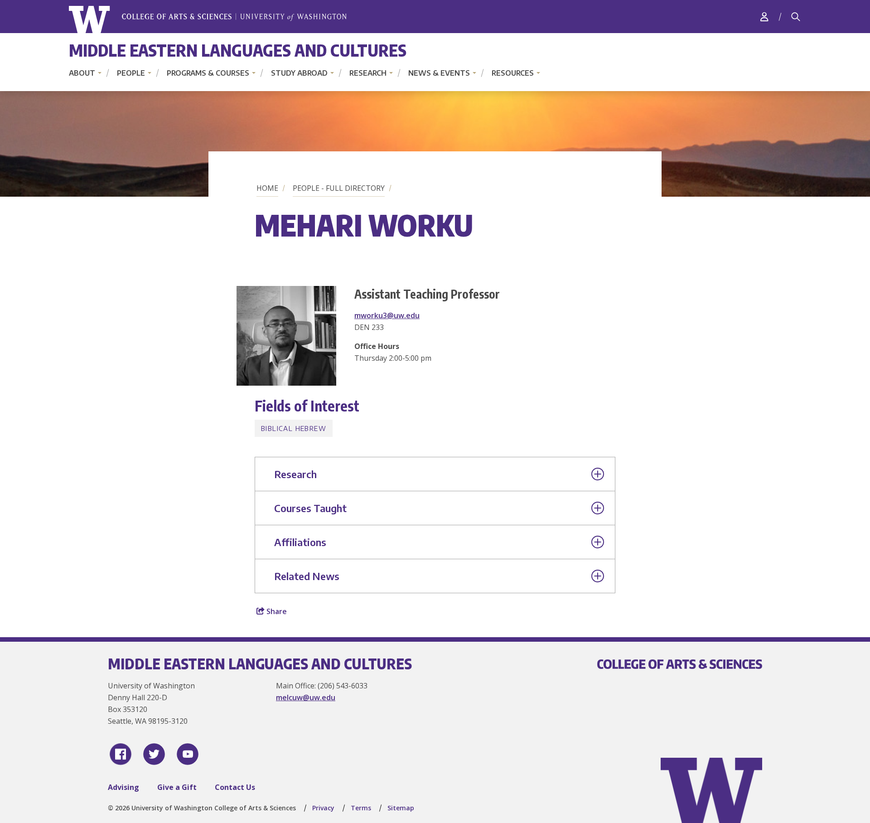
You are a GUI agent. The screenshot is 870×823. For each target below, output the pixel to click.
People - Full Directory (339, 188)
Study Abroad (299, 72)
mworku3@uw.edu (387, 315)
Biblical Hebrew (293, 428)
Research (368, 72)
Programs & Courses (208, 72)
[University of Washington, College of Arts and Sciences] (208, 20)
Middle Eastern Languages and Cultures (237, 50)
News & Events (439, 72)
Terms (361, 808)
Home (267, 188)
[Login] (764, 16)
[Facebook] (120, 754)
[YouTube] (187, 754)
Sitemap (400, 808)
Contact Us (235, 787)
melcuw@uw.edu (305, 697)
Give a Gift (177, 787)
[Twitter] (154, 754)
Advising (123, 787)
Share (276, 611)
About (82, 72)
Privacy (323, 808)
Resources (513, 72)
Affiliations (300, 542)
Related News (306, 576)
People (131, 72)
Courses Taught (310, 508)
